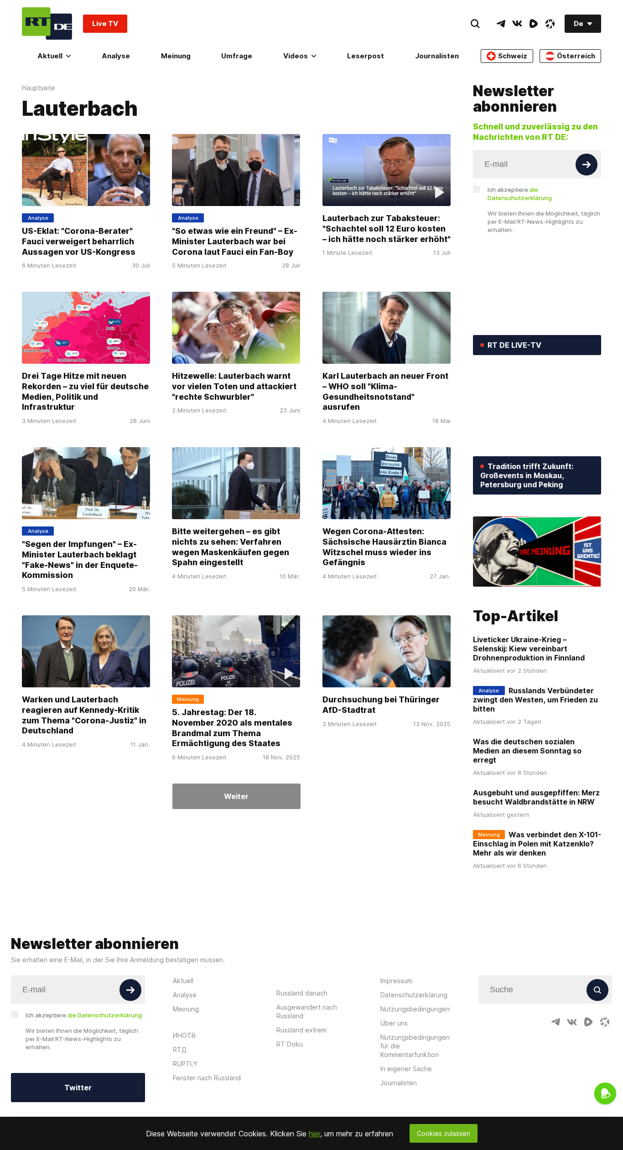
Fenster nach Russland (207, 1078)
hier (314, 1133)
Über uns (394, 1023)
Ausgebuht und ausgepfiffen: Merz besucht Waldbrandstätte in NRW (536, 797)
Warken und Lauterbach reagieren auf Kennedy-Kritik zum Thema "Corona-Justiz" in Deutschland (84, 715)
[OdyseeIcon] (550, 23)
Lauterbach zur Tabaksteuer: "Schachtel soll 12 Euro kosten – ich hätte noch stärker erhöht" (386, 228)
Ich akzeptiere (520, 193)
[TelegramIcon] (500, 23)
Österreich (576, 56)
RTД (180, 1049)
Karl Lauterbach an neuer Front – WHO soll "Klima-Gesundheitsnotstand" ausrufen (385, 391)
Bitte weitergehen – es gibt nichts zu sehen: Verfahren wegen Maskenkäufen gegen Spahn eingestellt (230, 547)
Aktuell (49, 56)
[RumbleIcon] (533, 23)
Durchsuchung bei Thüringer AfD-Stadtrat (381, 705)
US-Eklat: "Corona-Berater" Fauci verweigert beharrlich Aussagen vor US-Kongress (78, 241)
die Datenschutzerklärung (104, 1015)
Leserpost (365, 56)
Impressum (396, 981)
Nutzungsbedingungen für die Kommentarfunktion (415, 1045)
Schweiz (512, 56)
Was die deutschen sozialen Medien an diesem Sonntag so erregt (527, 750)
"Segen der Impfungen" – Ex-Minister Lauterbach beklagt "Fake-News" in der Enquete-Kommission (80, 560)
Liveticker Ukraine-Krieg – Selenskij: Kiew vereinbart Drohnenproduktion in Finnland (529, 648)
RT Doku (289, 1044)
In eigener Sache (406, 1069)
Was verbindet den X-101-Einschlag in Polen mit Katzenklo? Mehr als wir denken (537, 843)
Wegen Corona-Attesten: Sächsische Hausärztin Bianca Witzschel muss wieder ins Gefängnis (384, 547)
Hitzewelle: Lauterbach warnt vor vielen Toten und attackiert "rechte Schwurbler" (234, 386)
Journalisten (437, 56)
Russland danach (301, 993)
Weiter (236, 796)
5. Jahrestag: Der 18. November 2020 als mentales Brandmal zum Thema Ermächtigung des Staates (232, 728)
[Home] (47, 23)
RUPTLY (185, 1063)
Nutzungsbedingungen (415, 1009)
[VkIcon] (517, 23)
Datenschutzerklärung (413, 995)
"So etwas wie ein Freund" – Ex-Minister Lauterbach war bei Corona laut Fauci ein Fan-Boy (234, 241)
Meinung (176, 56)
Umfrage (236, 56)
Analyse (116, 56)
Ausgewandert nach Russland (306, 1011)
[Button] (586, 164)
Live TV (105, 23)
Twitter (78, 1087)
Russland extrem (301, 1030)
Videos (295, 56)
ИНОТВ (184, 1035)
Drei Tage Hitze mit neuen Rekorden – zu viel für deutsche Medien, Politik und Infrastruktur (85, 391)
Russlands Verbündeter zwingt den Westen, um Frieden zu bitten (535, 699)
